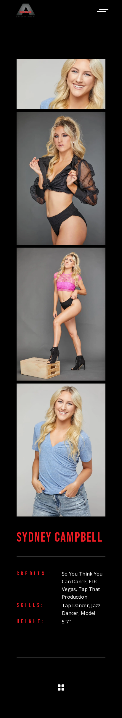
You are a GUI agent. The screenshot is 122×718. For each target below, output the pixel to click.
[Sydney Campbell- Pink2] (61, 314)
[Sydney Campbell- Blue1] (61, 84)
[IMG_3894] (61, 450)
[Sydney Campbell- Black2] (61, 178)
